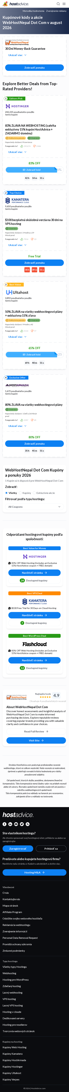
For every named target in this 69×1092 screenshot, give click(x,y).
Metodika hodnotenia (33, 11)
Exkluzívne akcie (45, 492)
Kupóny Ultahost (12, 1072)
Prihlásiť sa (51, 848)
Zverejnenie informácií (15, 931)
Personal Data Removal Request (20, 937)
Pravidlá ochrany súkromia (17, 944)
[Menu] (63, 3)
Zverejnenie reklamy (56, 11)
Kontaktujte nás (11, 899)
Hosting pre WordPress (16, 979)
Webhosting (9, 973)
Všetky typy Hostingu (15, 966)
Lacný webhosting (12, 992)
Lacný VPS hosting (13, 1005)
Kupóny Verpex (11, 1079)
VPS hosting (9, 998)
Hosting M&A (32, 872)
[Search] (58, 3)
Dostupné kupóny (34, 580)
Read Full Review (34, 731)
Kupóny (26, 492)
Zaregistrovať (17, 848)
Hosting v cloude (12, 1011)
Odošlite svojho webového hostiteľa (22, 918)
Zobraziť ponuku (34, 67)
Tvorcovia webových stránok (19, 1031)
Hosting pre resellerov (15, 1024)
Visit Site (34, 740)
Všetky (13, 492)
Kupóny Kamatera (12, 1053)
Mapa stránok (10, 905)
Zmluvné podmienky (14, 950)
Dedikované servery (14, 1018)
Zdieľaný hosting (12, 986)
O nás (6, 892)
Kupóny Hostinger (13, 1066)
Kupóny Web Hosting (14, 1047)
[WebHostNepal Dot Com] (16, 697)
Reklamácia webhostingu (16, 924)
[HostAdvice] (16, 3)
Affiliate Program (12, 911)
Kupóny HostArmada (14, 1060)
